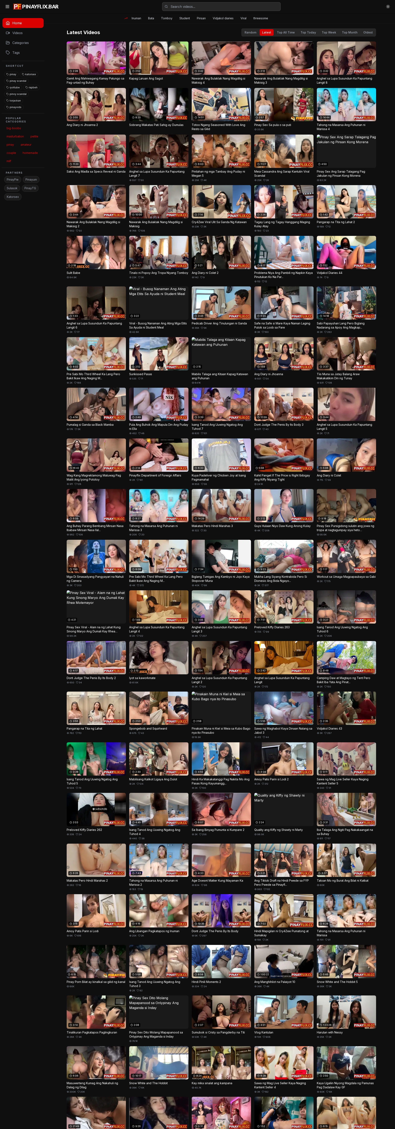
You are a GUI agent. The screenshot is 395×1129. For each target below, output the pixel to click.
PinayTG (30, 188)
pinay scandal (18, 80)
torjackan (15, 100)
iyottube (15, 87)
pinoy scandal (18, 94)
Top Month (350, 32)
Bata (151, 18)
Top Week (329, 32)
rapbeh (33, 87)
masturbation (15, 136)
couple (11, 153)
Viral (243, 18)
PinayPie (13, 179)
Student (184, 18)
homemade (30, 153)
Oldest (368, 32)
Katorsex (13, 196)
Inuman (136, 18)
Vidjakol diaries (223, 18)
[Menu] (7, 6)
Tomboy (166, 18)
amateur (26, 144)
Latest (266, 32)
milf (9, 161)
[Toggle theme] (388, 6)
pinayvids (15, 107)
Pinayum (31, 179)
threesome (260, 18)
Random (250, 32)
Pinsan (201, 18)
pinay (13, 74)
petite (34, 136)
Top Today (308, 32)
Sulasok (12, 188)
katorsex (30, 74)
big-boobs (14, 128)
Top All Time (286, 32)
